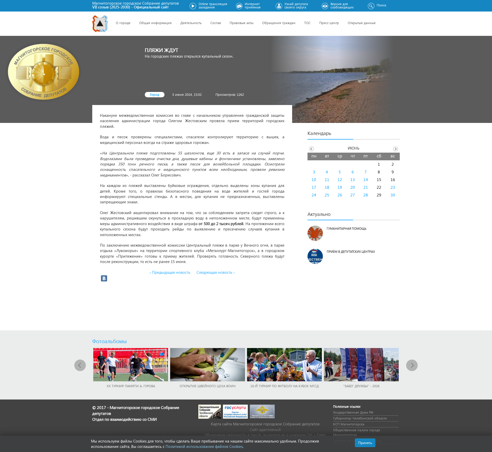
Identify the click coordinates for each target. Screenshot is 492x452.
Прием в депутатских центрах (351, 252)
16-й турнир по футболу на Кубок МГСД (284, 386)
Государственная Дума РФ (353, 412)
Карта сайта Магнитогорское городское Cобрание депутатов (265, 423)
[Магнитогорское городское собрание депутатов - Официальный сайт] (99, 24)
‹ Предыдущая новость (170, 272)
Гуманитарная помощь (346, 228)
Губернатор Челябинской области (360, 418)
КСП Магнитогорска (348, 424)
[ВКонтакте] (104, 278)
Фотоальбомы (109, 341)
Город (154, 94)
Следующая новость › (216, 272)
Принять (365, 442)
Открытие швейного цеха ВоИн (207, 386)
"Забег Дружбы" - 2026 (361, 386)
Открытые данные (362, 22)
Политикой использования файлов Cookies (204, 446)
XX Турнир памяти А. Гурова (131, 386)
